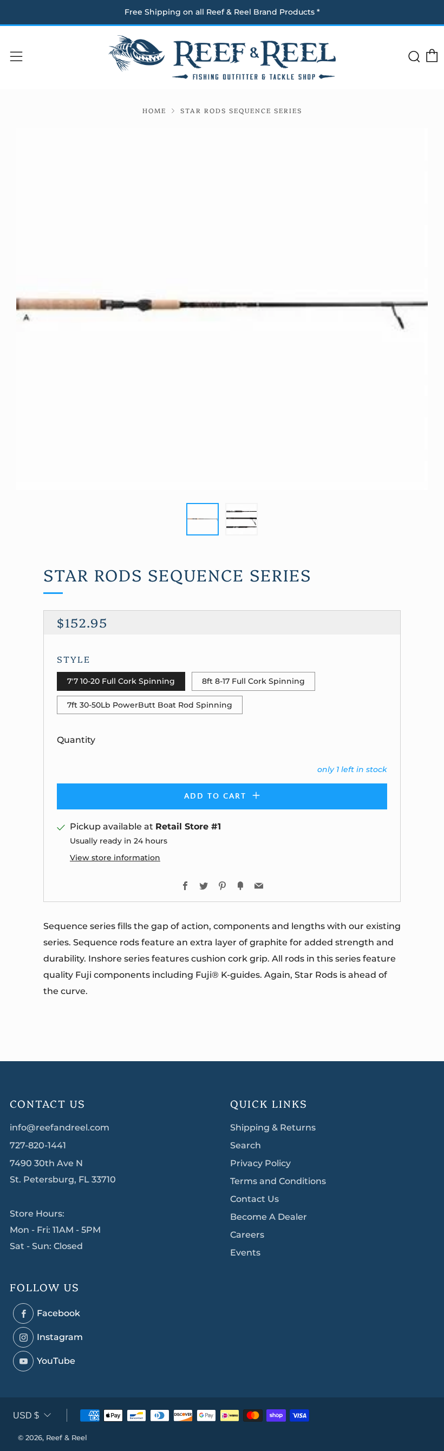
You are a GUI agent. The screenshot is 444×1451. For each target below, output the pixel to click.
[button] (202, 519)
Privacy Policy (260, 1163)
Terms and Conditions (278, 1181)
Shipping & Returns (273, 1127)
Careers (247, 1235)
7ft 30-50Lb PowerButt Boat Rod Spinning (149, 705)
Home (154, 110)
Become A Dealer (268, 1217)
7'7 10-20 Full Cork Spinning (121, 681)
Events (245, 1252)
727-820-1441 (38, 1145)
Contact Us (254, 1199)
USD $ (26, 1415)
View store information (115, 857)
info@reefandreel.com (59, 1127)
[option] (222, 309)
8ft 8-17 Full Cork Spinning (253, 681)
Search (245, 1145)
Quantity (76, 740)
